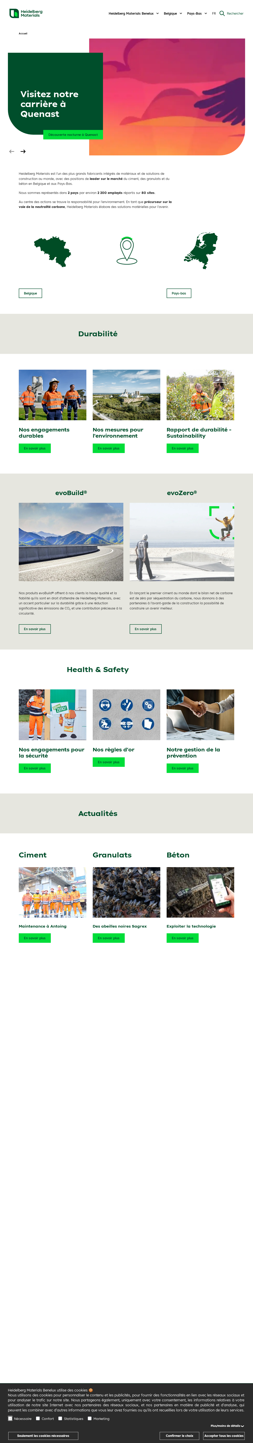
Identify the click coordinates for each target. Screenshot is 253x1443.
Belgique (170, 13)
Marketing (101, 1419)
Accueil (23, 33)
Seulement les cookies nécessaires (43, 1436)
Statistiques (73, 1419)
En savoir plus (35, 448)
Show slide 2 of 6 (23, 151)
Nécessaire (23, 1419)
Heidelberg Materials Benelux (131, 13)
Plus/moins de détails (225, 1426)
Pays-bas (179, 293)
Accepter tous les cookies (224, 1436)
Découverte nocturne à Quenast (73, 135)
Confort (48, 1419)
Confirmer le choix (179, 1436)
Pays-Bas (194, 13)
